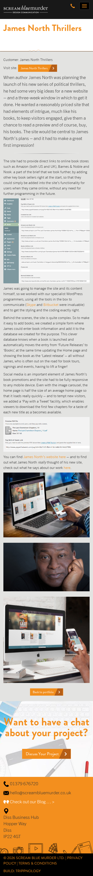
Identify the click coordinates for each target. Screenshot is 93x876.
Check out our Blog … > (32, 801)
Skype (31, 305)
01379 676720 (24, 783)
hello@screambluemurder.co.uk (40, 792)
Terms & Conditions (38, 863)
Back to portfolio (43, 692)
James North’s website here (44, 457)
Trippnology (28, 871)
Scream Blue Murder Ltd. (40, 857)
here (67, 468)
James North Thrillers (34, 68)
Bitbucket (50, 305)
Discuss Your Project (42, 754)
